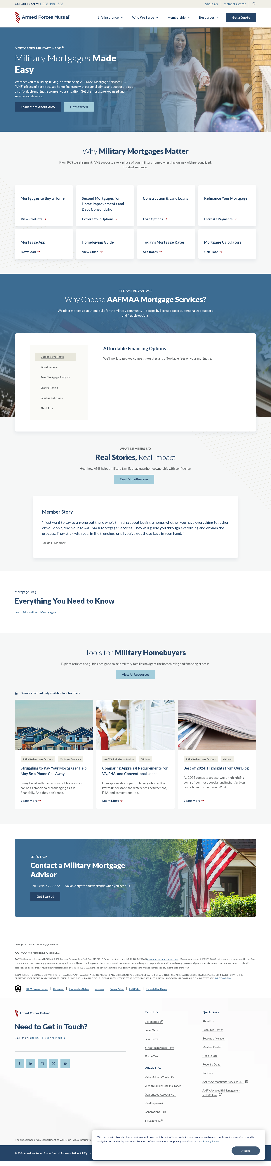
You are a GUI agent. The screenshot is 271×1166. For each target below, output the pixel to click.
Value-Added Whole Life (159, 1077)
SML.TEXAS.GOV (223, 978)
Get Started (79, 107)
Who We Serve (143, 17)
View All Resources (135, 674)
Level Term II (152, 1039)
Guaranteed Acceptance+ (160, 1094)
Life (154, 1121)
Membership (177, 17)
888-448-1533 (38, 1038)
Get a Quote (241, 17)
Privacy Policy (210, 1141)
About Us (211, 4)
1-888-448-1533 (51, 4)
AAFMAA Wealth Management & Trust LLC (221, 1092)
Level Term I (152, 1030)
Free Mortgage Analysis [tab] (55, 377)
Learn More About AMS (38, 107)
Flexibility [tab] (47, 408)
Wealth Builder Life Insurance (163, 1085)
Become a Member (213, 1038)
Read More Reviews (134, 479)
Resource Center (212, 1029)
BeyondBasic (154, 1021)
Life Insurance (108, 17)
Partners (207, 1073)
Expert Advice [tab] (49, 387)
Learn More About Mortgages (35, 612)
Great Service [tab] (49, 366)
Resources (207, 17)
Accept (246, 1150)
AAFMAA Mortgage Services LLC (223, 1081)
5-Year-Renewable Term (159, 1047)
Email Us (59, 1038)
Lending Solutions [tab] (52, 397)
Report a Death (211, 1064)
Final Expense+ (154, 1103)
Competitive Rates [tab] (52, 356)
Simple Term (152, 1056)
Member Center (235, 4)
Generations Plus (155, 1111)
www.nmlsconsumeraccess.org (162, 959)
